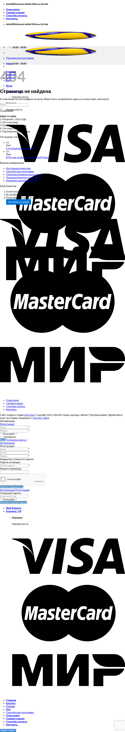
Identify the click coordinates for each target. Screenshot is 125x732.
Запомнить (10, 436)
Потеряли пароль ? (16, 439)
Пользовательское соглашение (23, 177)
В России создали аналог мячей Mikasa (28, 157)
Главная (11, 700)
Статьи (10, 706)
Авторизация (7, 442)
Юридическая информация (21, 180)
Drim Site (29, 414)
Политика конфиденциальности (24, 174)
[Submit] (1, 108)
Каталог (11, 703)
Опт (8, 709)
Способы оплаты (16, 15)
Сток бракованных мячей (20, 148)
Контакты (12, 18)
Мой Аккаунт (13, 508)
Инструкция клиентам (18, 168)
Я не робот (10, 433)
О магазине (13, 9)
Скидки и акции (15, 12)
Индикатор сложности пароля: (17, 459)
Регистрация (7, 424)
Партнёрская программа (20, 171)
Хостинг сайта (41, 417)
